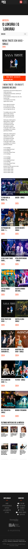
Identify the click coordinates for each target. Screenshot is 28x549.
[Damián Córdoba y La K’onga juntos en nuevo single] (14, 446)
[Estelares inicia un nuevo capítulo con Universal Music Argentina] (4, 446)
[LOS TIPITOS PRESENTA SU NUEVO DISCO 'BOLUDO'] (4, 429)
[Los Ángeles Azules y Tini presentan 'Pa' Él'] (14, 429)
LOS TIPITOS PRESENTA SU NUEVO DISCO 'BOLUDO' (4, 435)
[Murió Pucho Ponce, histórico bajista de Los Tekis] (23, 446)
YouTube (22, 503)
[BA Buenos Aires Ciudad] (14, 525)
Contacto (22, 514)
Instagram (22, 506)
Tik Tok (22, 510)
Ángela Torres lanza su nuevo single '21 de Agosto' (22, 435)
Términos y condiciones (13, 541)
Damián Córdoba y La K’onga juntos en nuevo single (13, 452)
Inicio (7, 503)
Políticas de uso (22, 541)
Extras (7, 512)
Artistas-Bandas (7, 506)
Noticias (7, 508)
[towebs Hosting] (14, 520)
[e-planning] (14, 530)
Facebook (22, 508)
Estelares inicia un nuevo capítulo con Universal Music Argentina (4, 452)
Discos (3, 34)
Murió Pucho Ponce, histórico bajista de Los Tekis (23, 452)
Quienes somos (22, 512)
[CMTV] (4, 2)
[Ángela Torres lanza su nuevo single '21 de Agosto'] (23, 429)
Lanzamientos (7, 510)
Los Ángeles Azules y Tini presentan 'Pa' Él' (13, 435)
